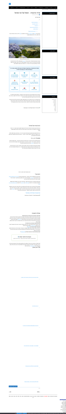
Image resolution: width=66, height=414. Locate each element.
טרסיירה (32, 143)
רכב (28, 7)
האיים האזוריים (54, 99)
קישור (39, 388)
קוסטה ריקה (38, 396)
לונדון (20, 396)
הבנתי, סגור (24, 413)
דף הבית (56, 9)
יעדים (51, 7)
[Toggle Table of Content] (39, 19)
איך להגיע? (41, 7)
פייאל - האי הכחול (11, 386)
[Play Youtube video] (24, 116)
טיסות (36, 7)
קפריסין (18, 396)
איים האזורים (23, 231)
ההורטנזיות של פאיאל (35, 22)
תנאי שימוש (55, 396)
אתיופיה (35, 396)
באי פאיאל (19, 219)
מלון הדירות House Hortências (14, 176)
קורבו (55, 110)
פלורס (55, 109)
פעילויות (46, 7)
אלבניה (22, 396)
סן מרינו (12, 396)
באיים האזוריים (33, 225)
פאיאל (35, 33)
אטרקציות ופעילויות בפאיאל (34, 27)
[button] (63, 399)
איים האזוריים (30, 33)
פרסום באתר (45, 396)
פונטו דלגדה (27, 182)
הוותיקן (14, 396)
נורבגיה (31, 396)
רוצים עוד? (36, 25)
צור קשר (12, 7)
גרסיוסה (55, 104)
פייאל (55, 108)
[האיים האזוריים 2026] (52, 4)
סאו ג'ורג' (55, 105)
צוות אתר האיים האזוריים (35, 14)
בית (55, 7)
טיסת (20, 33)
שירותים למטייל (22, 7)
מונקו (33, 396)
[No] (15, 413)
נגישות (49, 396)
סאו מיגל (32, 177)
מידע (16, 7)
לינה (31, 7)
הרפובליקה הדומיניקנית (27, 396)
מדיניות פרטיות (52, 396)
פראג (16, 396)
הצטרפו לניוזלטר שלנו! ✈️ (32, 31)
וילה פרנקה (22, 182)
